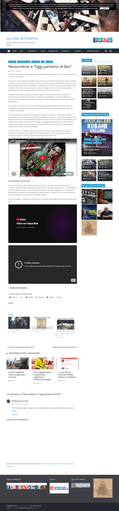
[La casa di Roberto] (59, 1)
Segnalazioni (88, 142)
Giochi (43, 51)
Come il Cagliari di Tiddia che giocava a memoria (17, 374)
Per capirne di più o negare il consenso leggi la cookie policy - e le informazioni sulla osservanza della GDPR (71, 8)
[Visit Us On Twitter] (100, 39)
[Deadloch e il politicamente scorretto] (89, 212)
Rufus (19, 71)
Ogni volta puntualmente (104, 92)
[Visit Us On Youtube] (105, 39)
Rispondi (15, 414)
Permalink (26, 404)
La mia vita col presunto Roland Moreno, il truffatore (67, 374)
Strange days (53, 51)
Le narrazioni (35, 61)
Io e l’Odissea (87, 82)
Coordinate (65, 51)
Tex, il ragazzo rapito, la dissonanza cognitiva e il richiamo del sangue (42, 376)
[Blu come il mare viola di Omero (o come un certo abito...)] (105, 196)
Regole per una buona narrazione (64, 347)
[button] (24, 51)
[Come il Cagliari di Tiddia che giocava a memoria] (18, 359)
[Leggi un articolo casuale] (110, 51)
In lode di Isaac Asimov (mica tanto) (21, 347)
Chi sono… (78, 51)
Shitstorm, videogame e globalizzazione (96, 148)
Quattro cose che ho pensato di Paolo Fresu (88, 91)
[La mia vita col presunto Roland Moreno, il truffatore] (68, 359)
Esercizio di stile (104, 82)
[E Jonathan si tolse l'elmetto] (89, 227)
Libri (43, 61)
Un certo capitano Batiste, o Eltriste (89, 103)
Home (14, 51)
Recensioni (32, 51)
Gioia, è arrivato (88, 176)
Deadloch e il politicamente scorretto (104, 174)
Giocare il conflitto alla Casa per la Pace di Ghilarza (88, 161)
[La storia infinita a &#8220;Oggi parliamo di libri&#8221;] (65, 325)
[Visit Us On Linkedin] (110, 39)
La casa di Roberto (22, 38)
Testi (21, 51)
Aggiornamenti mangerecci (104, 163)
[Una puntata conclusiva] (42, 323)
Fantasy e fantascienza (24, 61)
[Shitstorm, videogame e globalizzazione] (97, 120)
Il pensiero (96, 139)
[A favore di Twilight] (19, 323)
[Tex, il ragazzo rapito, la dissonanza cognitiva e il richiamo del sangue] (43, 359)
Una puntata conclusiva (39, 330)
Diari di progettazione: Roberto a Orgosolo (104, 67)
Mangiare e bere (92, 51)
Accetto (104, 8)
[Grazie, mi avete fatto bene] (105, 212)
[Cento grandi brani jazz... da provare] (89, 196)
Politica (103, 139)
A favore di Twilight (14, 330)
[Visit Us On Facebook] (95, 39)
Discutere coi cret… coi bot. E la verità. (88, 68)
